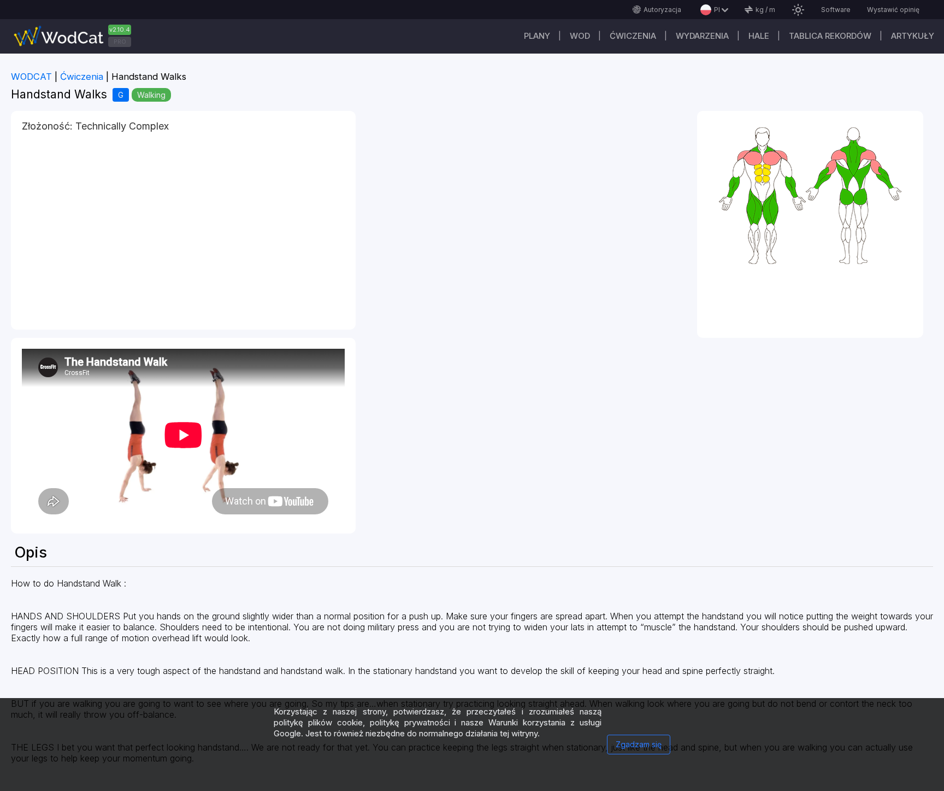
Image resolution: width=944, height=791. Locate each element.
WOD (580, 36)
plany (537, 36)
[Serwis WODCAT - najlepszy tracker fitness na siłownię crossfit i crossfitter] (76, 36)
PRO (120, 41)
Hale (758, 36)
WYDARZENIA (702, 36)
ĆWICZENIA (633, 36)
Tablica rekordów (830, 36)
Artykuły (912, 36)
